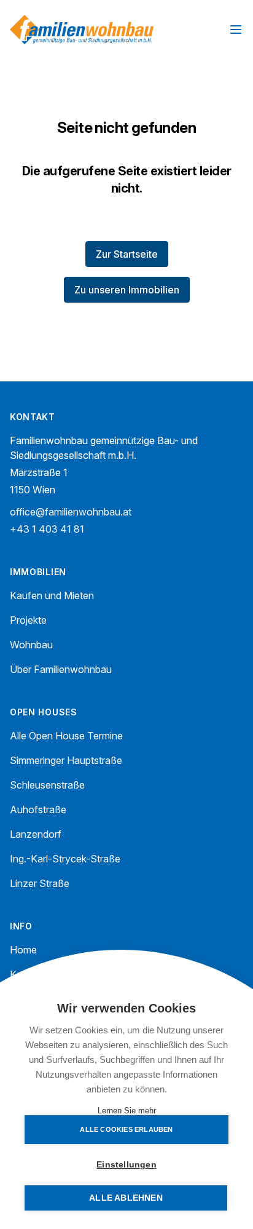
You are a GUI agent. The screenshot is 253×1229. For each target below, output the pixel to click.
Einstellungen (126, 1164)
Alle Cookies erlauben (126, 1129)
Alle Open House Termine (66, 736)
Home (23, 950)
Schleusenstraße (47, 785)
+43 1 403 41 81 (47, 529)
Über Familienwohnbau (61, 669)
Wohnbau (31, 644)
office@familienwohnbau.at (70, 512)
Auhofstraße (38, 809)
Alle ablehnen (126, 1198)
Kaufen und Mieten (52, 595)
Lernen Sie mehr (127, 1110)
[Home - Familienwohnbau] (82, 29)
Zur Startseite (127, 254)
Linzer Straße (39, 883)
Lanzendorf (35, 834)
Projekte (28, 620)
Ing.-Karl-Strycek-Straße (65, 859)
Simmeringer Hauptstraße (66, 760)
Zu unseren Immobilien (126, 290)
